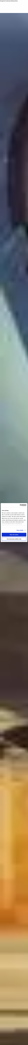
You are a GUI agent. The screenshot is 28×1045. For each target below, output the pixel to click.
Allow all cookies (14, 534)
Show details (20, 530)
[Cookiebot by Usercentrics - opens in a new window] (20, 505)
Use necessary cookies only (14, 539)
